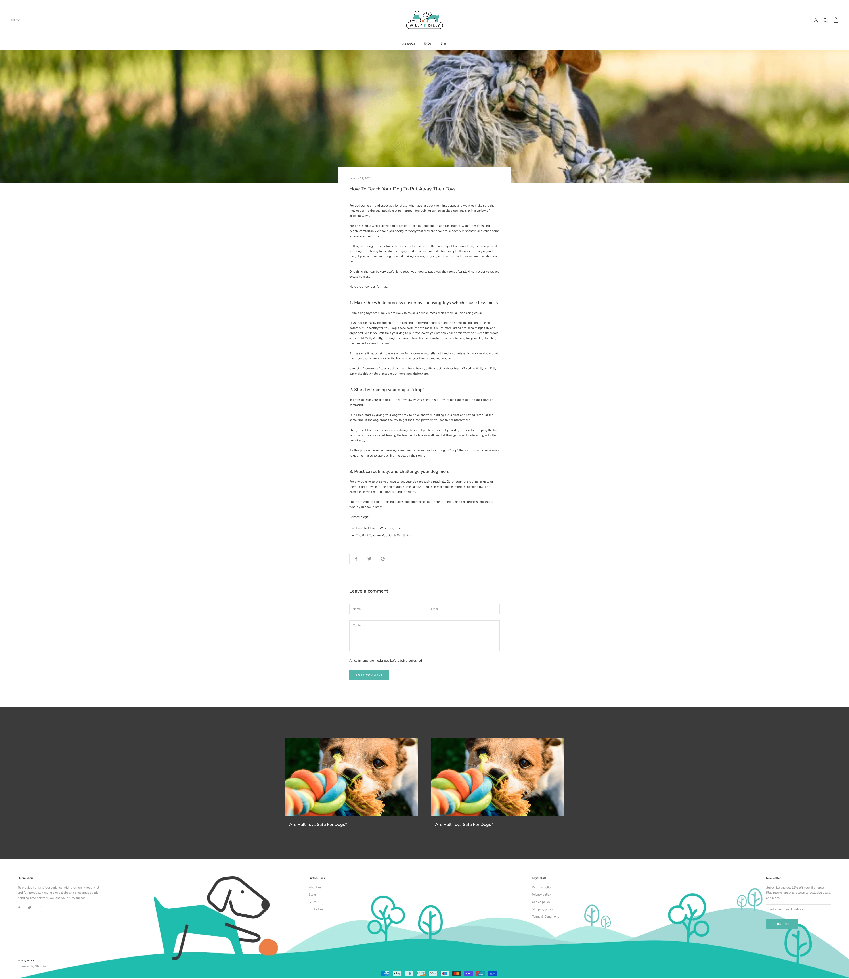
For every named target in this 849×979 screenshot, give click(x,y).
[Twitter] (29, 907)
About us (315, 887)
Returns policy (542, 887)
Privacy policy (541, 895)
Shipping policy (542, 909)
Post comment (369, 675)
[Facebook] (19, 907)
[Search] (826, 20)
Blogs (313, 895)
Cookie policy (541, 902)
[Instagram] (39, 907)
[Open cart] (836, 20)
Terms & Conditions (545, 916)
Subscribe (782, 924)
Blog (443, 44)
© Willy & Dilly (26, 960)
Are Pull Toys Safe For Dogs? (318, 824)
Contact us (316, 909)
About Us (408, 44)
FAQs (427, 44)
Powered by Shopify (32, 966)
